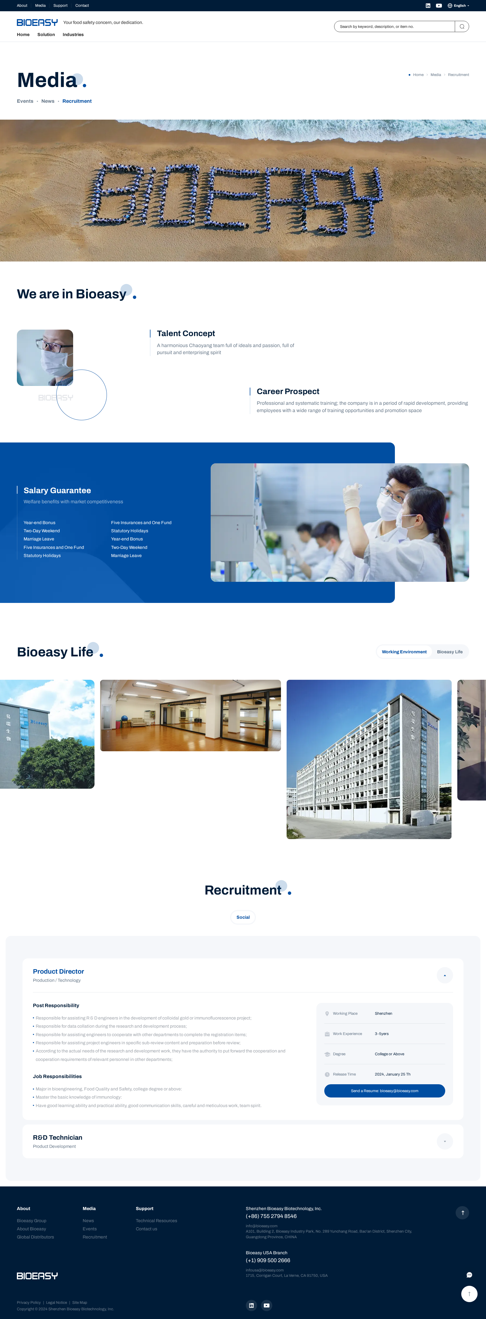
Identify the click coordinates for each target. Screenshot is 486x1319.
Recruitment (77, 101)
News (48, 101)
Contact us (146, 1228)
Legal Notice (56, 1302)
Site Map (79, 1302)
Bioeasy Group (31, 1220)
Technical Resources (156, 1220)
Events (25, 101)
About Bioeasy (31, 1228)
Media (40, 5)
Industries (73, 34)
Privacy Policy (29, 1302)
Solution (46, 34)
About (22, 5)
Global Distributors (35, 1237)
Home (23, 34)
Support (60, 5)
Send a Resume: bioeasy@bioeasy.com (384, 1091)
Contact (82, 5)
